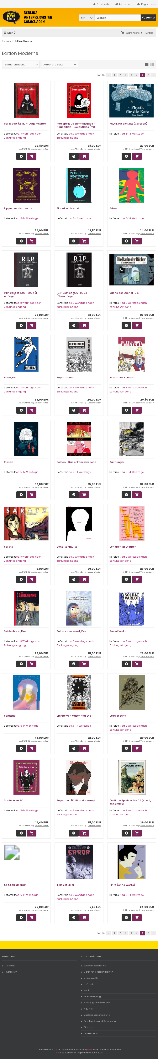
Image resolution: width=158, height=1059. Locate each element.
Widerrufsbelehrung (95, 965)
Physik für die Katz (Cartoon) (128, 123)
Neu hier (88, 1008)
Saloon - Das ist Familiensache (76, 462)
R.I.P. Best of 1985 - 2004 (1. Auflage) (20, 294)
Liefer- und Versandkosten (98, 971)
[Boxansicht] (147, 64)
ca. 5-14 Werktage (133, 133)
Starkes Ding (117, 716)
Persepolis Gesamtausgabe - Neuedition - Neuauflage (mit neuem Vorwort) (76, 127)
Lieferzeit (10, 965)
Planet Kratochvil (68, 208)
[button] (86, 17)
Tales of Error (65, 885)
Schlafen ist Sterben (122, 547)
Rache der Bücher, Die (124, 293)
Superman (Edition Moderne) (76, 800)
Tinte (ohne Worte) (122, 885)
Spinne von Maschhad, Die (74, 716)
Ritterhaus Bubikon (121, 377)
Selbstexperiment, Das (71, 631)
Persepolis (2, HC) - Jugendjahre (25, 123)
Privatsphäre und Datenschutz (101, 1021)
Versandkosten (42, 149)
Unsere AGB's (91, 978)
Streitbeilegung (92, 996)
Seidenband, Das (15, 631)
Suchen (148, 17)
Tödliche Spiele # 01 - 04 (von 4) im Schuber (130, 802)
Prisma (113, 208)
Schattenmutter (68, 547)
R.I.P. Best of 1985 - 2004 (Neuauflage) (72, 294)
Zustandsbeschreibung (97, 1014)
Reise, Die (10, 377)
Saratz (8, 547)
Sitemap (88, 1027)
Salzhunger (116, 462)
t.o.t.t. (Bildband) (15, 885)
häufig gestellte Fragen (97, 1002)
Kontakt (88, 990)
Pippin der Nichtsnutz (18, 208)
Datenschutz (91, 1033)
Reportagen (65, 377)
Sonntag (9, 716)
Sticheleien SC (13, 800)
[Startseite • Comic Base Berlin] (27, 17)
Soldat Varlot (118, 631)
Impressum (11, 971)
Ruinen (8, 462)
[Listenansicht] (152, 64)
